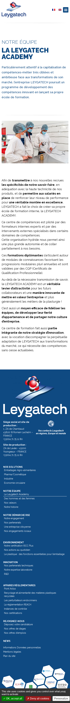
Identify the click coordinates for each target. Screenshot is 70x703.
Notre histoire (11, 507)
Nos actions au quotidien (17, 550)
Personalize (61, 698)
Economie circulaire (14, 483)
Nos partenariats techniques (18, 565)
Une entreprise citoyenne (17, 527)
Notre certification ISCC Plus (18, 545)
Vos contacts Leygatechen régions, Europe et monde (51, 432)
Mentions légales (12, 651)
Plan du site (9, 656)
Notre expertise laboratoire (18, 569)
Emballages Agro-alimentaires (20, 470)
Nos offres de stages (15, 628)
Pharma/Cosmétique (15, 474)
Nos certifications (13, 613)
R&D (6, 574)
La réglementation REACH (17, 604)
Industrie (8, 478)
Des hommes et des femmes (19, 498)
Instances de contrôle (15, 608)
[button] (65, 10)
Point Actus (10, 588)
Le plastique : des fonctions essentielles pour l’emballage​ (34, 554)
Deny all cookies (39, 698)
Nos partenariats (12, 522)
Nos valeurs (10, 502)
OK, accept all (13, 698)
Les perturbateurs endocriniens (20, 600)
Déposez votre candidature (18, 624)
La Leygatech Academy (16, 494)
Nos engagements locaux (17, 531)
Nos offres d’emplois (15, 633)
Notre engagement (14, 518)
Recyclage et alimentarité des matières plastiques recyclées (30, 594)
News (6, 641)
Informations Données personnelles (22, 647)
